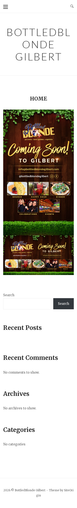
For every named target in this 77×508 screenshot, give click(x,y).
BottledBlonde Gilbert (38, 44)
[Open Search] (72, 6)
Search (8, 295)
